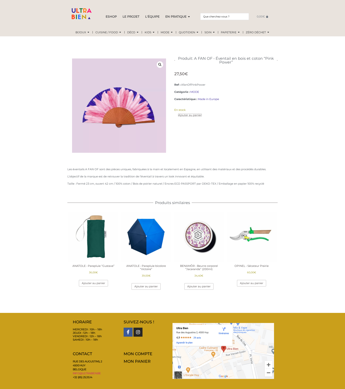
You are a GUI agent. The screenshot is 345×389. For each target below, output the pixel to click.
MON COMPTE (138, 353)
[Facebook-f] (128, 332)
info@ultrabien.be (87, 373)
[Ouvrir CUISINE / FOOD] (120, 32)
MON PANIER (137, 361)
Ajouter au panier (190, 115)
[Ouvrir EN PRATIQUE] (188, 16)
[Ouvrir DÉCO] (137, 32)
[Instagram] (138, 332)
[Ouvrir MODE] (171, 32)
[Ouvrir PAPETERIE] (238, 32)
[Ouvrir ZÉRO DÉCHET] (268, 32)
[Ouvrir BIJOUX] (88, 32)
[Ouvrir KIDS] (153, 32)
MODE (194, 92)
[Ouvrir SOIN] (213, 32)
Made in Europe (208, 99)
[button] (160, 64)
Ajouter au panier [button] (93, 283)
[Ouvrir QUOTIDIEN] (197, 32)
